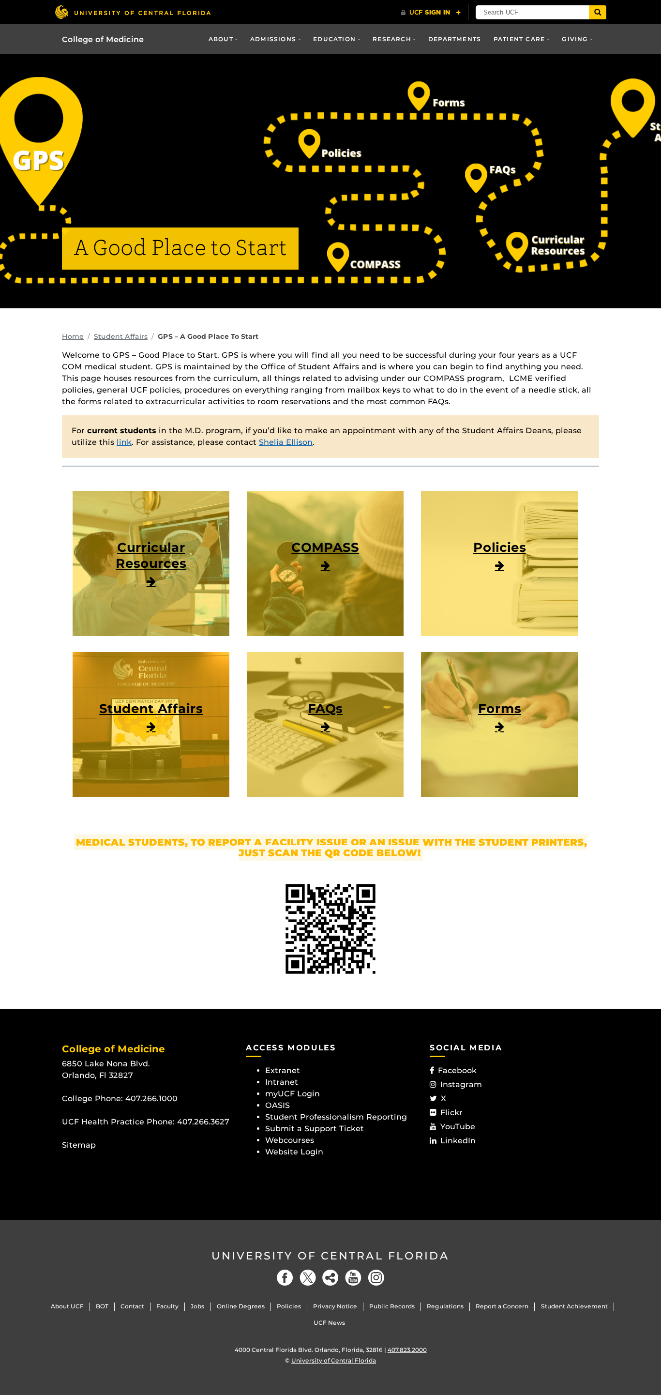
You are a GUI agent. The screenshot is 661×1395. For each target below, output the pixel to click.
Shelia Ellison (286, 442)
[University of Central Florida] (132, 11)
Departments (454, 39)
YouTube (457, 1126)
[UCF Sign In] (431, 12)
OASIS (277, 1105)
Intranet (281, 1082)
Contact (132, 1306)
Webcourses (289, 1140)
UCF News (329, 1322)
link (124, 442)
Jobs (197, 1306)
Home (73, 336)
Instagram (461, 1084)
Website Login (294, 1151)
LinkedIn (458, 1140)
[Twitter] (308, 1278)
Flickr (451, 1112)
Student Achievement (574, 1306)
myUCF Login (292, 1093)
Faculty (167, 1306)
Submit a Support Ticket (314, 1128)
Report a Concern (502, 1306)
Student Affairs (121, 336)
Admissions (273, 39)
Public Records (392, 1306)
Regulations (445, 1306)
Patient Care (519, 39)
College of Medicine (103, 39)
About (221, 39)
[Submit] (597, 12)
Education (334, 39)
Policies (289, 1306)
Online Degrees (241, 1306)
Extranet (282, 1070)
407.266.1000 (151, 1098)
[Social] (330, 1278)
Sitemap (79, 1145)
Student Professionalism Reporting (336, 1117)
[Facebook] (285, 1278)
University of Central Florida (330, 1255)
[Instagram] (376, 1278)
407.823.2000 (407, 1349)
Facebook (457, 1070)
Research (392, 39)
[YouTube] (353, 1278)
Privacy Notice (335, 1306)
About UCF (67, 1306)
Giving (575, 39)
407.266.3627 (203, 1121)
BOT (102, 1306)
